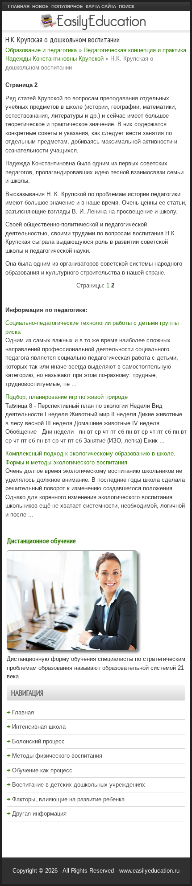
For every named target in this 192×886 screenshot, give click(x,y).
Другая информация (39, 813)
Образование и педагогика (41, 50)
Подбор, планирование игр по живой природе (66, 397)
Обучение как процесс (42, 770)
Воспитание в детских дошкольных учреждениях (78, 784)
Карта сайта (101, 6)
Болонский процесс (38, 741)
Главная (18, 6)
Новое (40, 6)
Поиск (126, 6)
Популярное (67, 6)
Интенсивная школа (39, 726)
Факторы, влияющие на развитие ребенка (68, 799)
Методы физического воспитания (57, 755)
